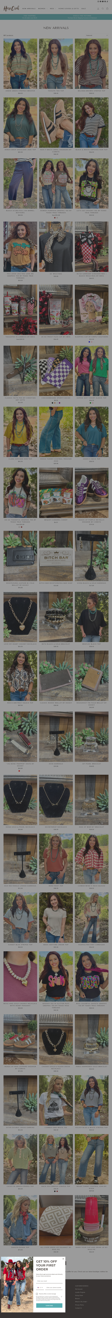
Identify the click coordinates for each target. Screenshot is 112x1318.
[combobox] (40, 1287)
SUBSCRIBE (49, 1305)
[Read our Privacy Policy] (61, 1297)
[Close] (63, 1259)
